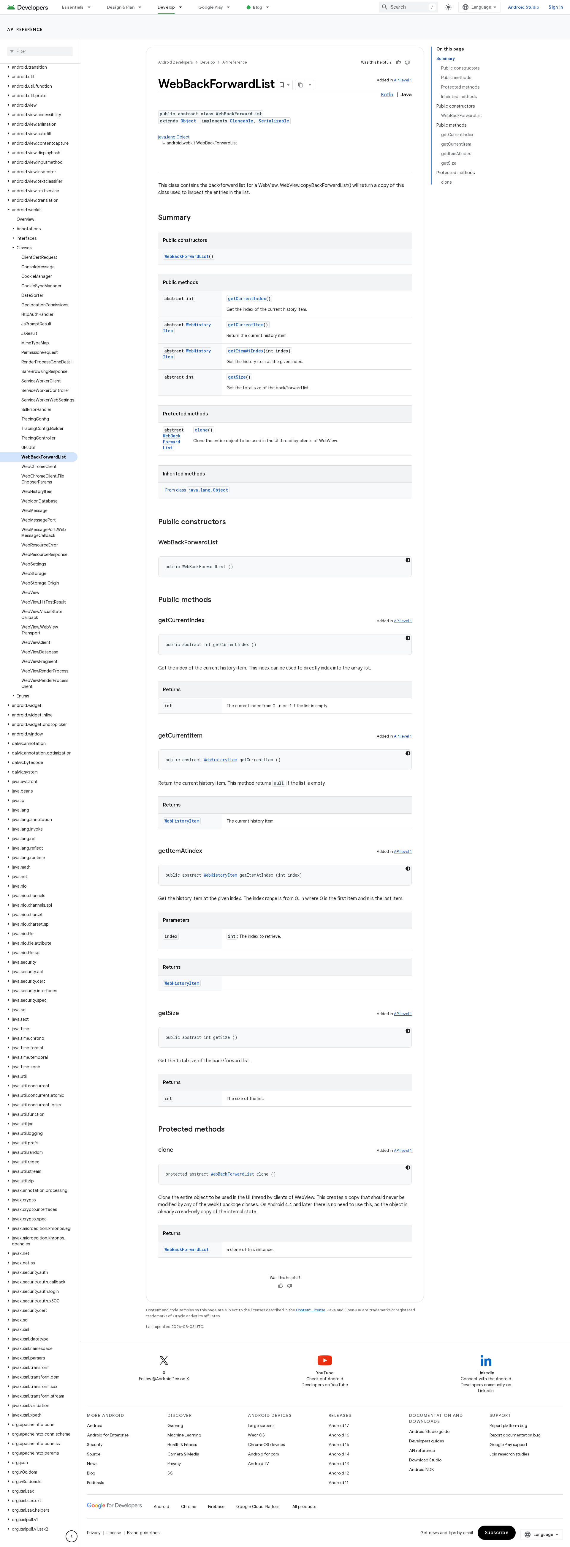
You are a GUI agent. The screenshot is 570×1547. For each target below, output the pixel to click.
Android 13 (339, 1463)
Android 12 (339, 1473)
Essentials (73, 7)
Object (188, 121)
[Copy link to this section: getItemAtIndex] (208, 851)
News (92, 1463)
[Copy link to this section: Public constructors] (232, 522)
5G (170, 1473)
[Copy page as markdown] (300, 85)
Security (94, 1444)
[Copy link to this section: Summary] (196, 218)
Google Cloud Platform (258, 1506)
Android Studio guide (429, 1431)
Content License (310, 1310)
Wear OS (256, 1435)
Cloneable (241, 121)
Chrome (188, 1506)
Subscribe (497, 1533)
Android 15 (339, 1444)
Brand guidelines (143, 1532)
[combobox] (408, 7)
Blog (257, 7)
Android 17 (339, 1425)
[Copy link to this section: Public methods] (217, 600)
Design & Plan (120, 7)
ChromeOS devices (266, 1444)
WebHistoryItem (220, 760)
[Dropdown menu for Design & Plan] (142, 7)
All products (304, 1506)
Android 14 (339, 1454)
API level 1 (403, 80)
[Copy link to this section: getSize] (185, 1013)
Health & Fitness (182, 1444)
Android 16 (339, 1435)
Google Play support (508, 1444)
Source (93, 1454)
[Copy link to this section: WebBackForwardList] (223, 542)
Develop (166, 7)
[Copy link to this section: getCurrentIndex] (210, 620)
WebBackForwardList (186, 256)
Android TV (258, 1463)
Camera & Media (183, 1454)
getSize (237, 377)
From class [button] (196, 490)
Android (94, 1425)
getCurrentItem (245, 324)
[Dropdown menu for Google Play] (231, 7)
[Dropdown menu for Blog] (270, 7)
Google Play (210, 7)
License (114, 1532)
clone (201, 430)
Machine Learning (184, 1435)
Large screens (261, 1425)
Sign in (556, 7)
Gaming (175, 1425)
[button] (38, 67)
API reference (25, 29)
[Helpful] (398, 62)
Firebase (216, 1506)
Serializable (274, 121)
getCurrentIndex (247, 298)
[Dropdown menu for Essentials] (92, 7)
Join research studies (509, 1454)
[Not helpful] (407, 62)
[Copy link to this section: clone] (179, 1150)
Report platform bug (508, 1425)
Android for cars (263, 1454)
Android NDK (421, 1469)
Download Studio (425, 1460)
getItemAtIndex (245, 351)
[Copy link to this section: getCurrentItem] (208, 736)
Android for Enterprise (108, 1435)
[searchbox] (40, 51)
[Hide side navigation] (71, 1536)
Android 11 (339, 1482)
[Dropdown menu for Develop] (183, 7)
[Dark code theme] (407, 560)
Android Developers (175, 62)
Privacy (174, 1463)
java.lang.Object (174, 137)
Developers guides (426, 1441)
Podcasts (95, 1482)
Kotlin (387, 95)
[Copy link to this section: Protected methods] (231, 1129)
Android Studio (523, 7)
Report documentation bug (515, 1435)
